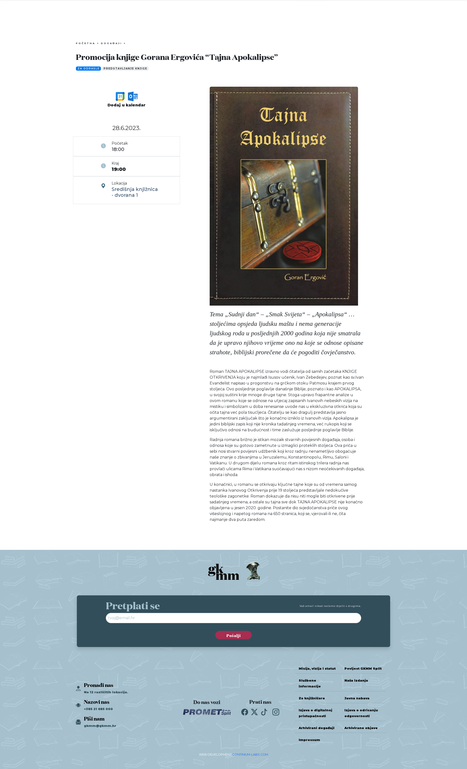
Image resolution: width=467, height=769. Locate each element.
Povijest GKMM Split (363, 668)
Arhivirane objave (361, 728)
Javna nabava (356, 698)
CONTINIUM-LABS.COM (250, 754)
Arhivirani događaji (316, 728)
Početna (85, 43)
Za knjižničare (312, 698)
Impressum (309, 740)
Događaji (111, 43)
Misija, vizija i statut (317, 668)
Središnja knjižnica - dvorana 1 (135, 192)
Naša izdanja (356, 680)
